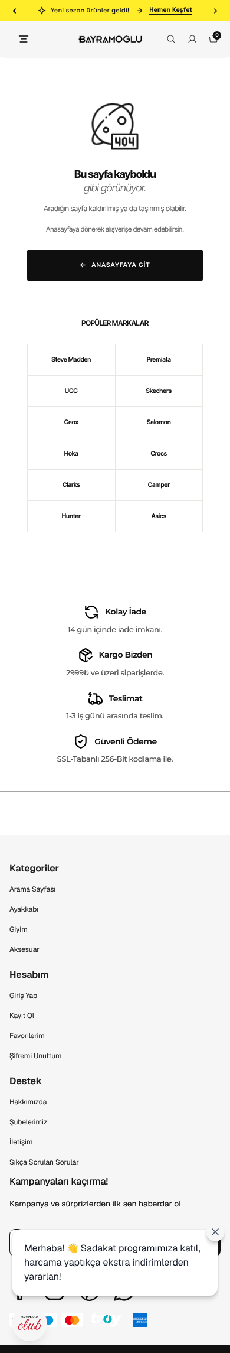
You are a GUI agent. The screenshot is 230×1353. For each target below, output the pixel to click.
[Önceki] (14, 10)
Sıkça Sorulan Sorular (44, 1162)
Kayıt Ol (21, 1015)
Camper (159, 485)
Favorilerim (27, 1035)
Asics (159, 516)
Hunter (71, 516)
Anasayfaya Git (120, 265)
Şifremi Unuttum (35, 1056)
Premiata (159, 359)
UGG (71, 391)
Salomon (159, 422)
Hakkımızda (28, 1102)
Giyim (18, 929)
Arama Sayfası (32, 889)
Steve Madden (71, 359)
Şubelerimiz (28, 1122)
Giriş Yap (23, 995)
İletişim (20, 1142)
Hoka (71, 453)
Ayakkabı (23, 909)
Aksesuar (24, 949)
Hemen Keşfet (170, 10)
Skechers (159, 391)
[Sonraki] (215, 10)
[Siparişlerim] (192, 39)
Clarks (71, 485)
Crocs (159, 453)
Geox (71, 422)
